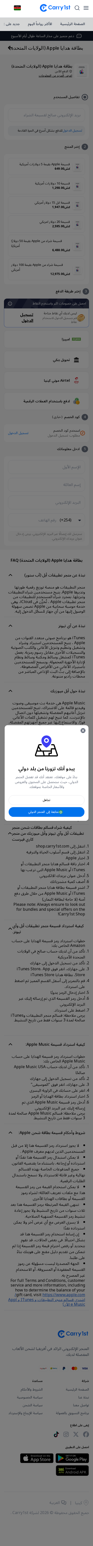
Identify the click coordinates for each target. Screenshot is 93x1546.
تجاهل (46, 800)
